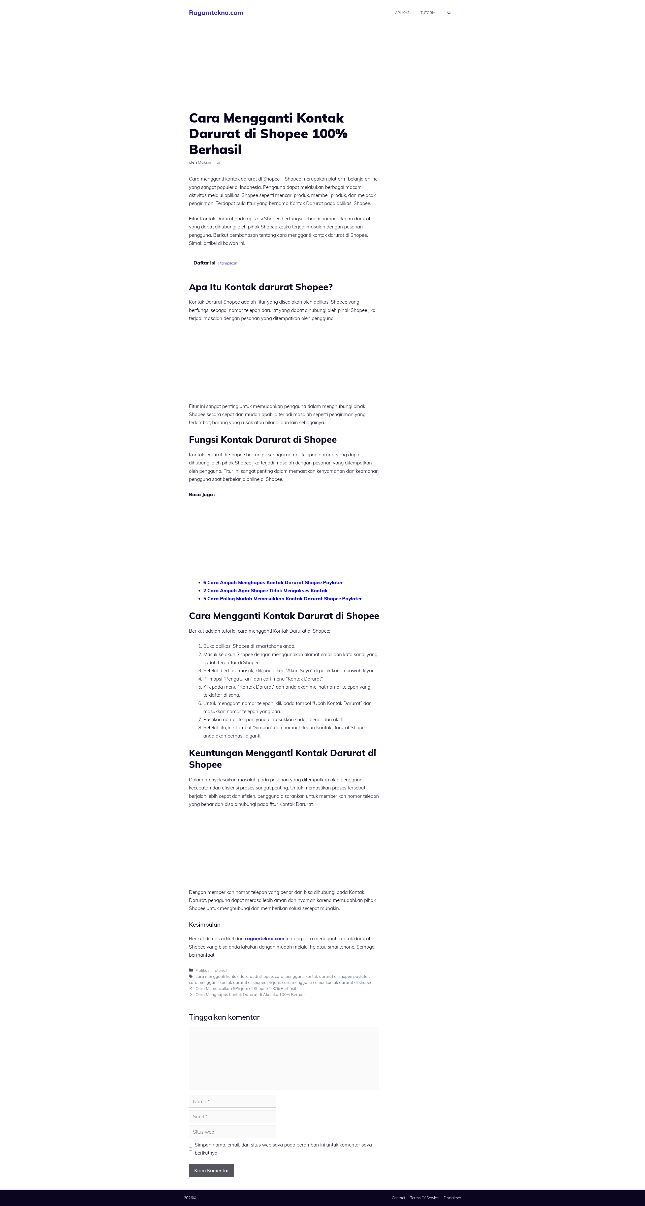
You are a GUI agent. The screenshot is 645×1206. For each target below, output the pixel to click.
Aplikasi (402, 12)
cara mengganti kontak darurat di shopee (234, 976)
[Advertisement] (284, 72)
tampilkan (228, 263)
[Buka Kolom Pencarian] (449, 12)
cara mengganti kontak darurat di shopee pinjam (234, 982)
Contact (398, 1197)
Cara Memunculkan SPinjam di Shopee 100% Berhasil (246, 988)
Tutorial (429, 12)
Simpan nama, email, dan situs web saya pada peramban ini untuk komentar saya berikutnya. (283, 1149)
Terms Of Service (424, 1197)
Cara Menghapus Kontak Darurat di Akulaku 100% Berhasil (251, 994)
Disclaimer (452, 1197)
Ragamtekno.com (216, 12)
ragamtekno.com (264, 938)
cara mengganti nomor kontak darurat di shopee (327, 982)
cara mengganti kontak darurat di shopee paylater (322, 976)
